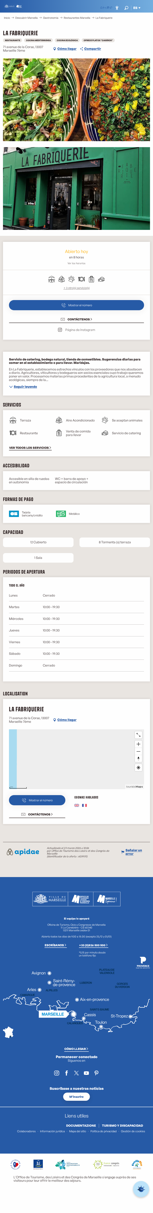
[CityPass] (107, 8)
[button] (126, 7)
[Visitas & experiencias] (111, 8)
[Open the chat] (141, 1189)
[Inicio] (101, 8)
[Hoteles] (104, 8)
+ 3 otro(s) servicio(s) (77, 287)
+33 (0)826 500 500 (92, 945)
